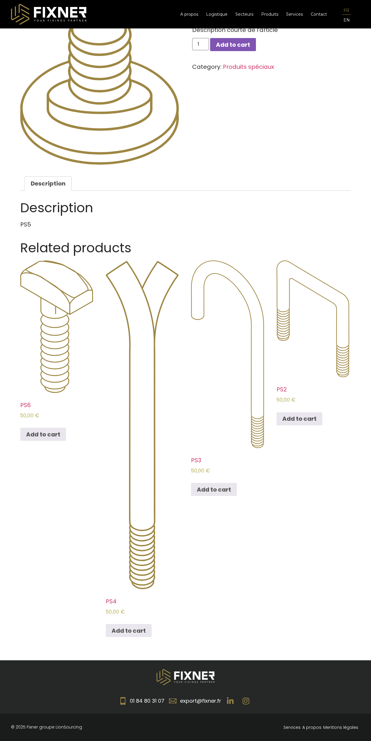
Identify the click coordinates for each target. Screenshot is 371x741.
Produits (269, 14)
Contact (319, 14)
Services (294, 14)
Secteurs (244, 14)
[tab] (48, 183)
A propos (189, 14)
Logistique (217, 14)
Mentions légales (340, 727)
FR (346, 10)
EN (346, 20)
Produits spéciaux (248, 67)
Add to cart (233, 45)
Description (48, 183)
